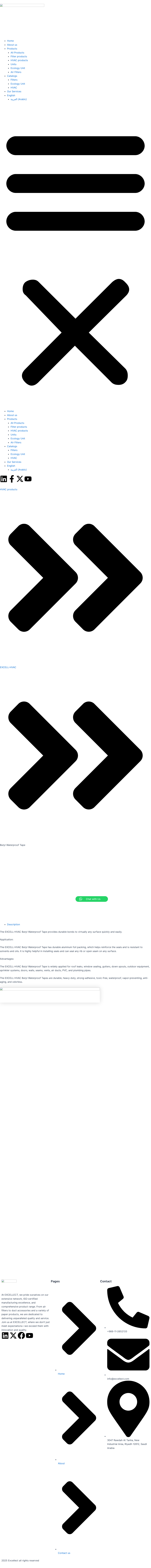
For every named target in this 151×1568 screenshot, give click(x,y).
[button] (75, 257)
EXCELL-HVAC (8, 667)
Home (10, 40)
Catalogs (12, 75)
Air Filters (16, 72)
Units (13, 64)
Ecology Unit (18, 68)
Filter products (19, 56)
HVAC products (19, 60)
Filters (14, 79)
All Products (17, 52)
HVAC (14, 87)
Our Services (14, 91)
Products (12, 48)
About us (12, 44)
